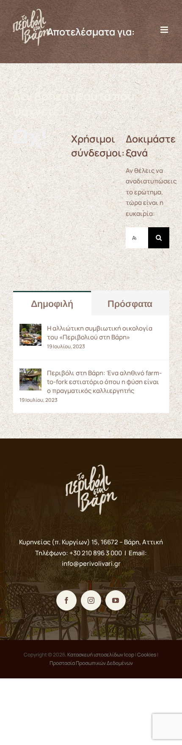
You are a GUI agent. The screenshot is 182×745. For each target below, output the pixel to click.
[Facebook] (66, 600)
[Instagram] (91, 600)
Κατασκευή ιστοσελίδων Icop (100, 654)
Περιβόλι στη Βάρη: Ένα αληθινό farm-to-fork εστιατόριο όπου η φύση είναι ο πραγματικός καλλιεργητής (104, 381)
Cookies (146, 654)
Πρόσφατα (130, 304)
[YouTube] (115, 600)
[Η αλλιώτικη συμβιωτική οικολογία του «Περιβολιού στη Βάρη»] (30, 329)
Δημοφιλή (52, 304)
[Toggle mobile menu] (164, 29)
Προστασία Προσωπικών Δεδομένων (91, 663)
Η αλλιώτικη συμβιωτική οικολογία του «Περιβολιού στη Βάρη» (99, 333)
